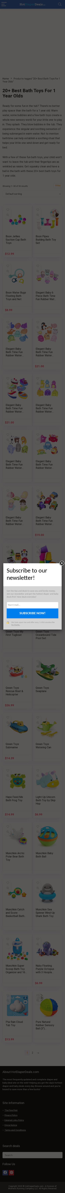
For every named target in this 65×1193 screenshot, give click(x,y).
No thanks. (15, 625)
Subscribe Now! (33, 613)
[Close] (62, 563)
